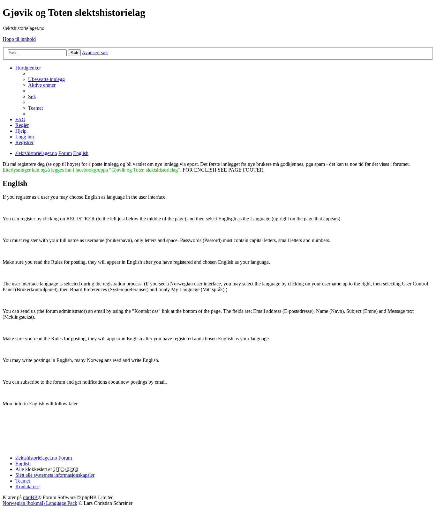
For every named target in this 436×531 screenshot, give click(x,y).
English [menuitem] (23, 463)
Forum (65, 458)
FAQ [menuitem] (20, 119)
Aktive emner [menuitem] (42, 85)
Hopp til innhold (19, 39)
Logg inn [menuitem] (24, 136)
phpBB (30, 497)
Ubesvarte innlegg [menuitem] (46, 79)
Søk (74, 52)
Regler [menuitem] (22, 125)
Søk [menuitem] (32, 96)
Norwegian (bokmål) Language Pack (40, 503)
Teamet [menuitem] (35, 108)
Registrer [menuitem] (24, 142)
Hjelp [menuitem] (20, 131)
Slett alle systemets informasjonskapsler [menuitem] (54, 475)
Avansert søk (95, 52)
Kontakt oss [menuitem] (27, 486)
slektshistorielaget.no (36, 458)
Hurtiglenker (28, 67)
